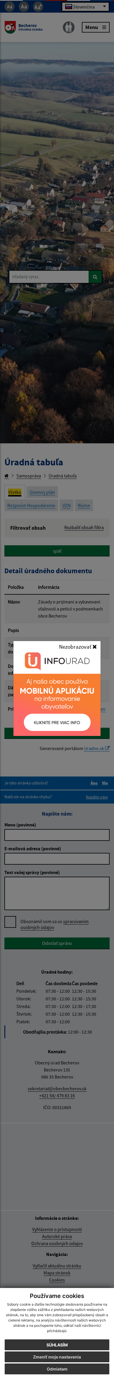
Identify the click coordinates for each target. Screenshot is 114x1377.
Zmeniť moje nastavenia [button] (57, 1356)
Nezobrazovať (75, 646)
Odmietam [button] (57, 1368)
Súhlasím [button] (57, 1344)
